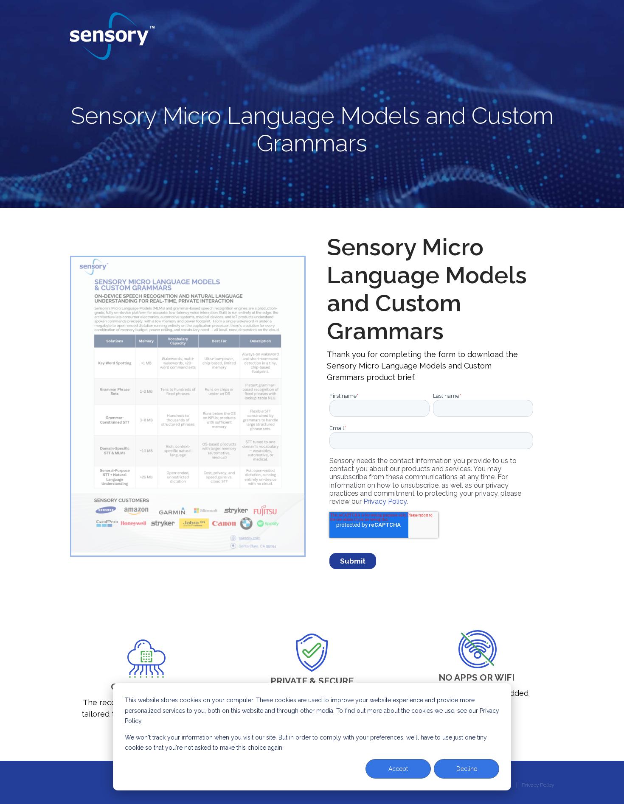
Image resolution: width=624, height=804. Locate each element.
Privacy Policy (385, 501)
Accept (398, 768)
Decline (466, 768)
